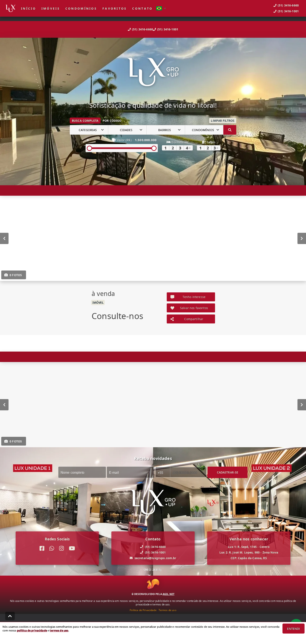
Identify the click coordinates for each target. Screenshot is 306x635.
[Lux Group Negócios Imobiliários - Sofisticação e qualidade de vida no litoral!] (153, 72)
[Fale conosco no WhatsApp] (51, 548)
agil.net (168, 594)
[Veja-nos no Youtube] (72, 548)
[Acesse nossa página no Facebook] (42, 548)
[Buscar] (229, 130)
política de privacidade (32, 630)
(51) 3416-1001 (167, 29)
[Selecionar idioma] (161, 8)
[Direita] (301, 238)
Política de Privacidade (143, 610)
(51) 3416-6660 (142, 29)
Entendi (293, 629)
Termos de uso (167, 610)
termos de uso (59, 630)
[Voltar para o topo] (10, 616)
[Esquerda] (4, 238)
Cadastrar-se (227, 472)
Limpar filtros (222, 121)
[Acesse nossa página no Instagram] (61, 548)
